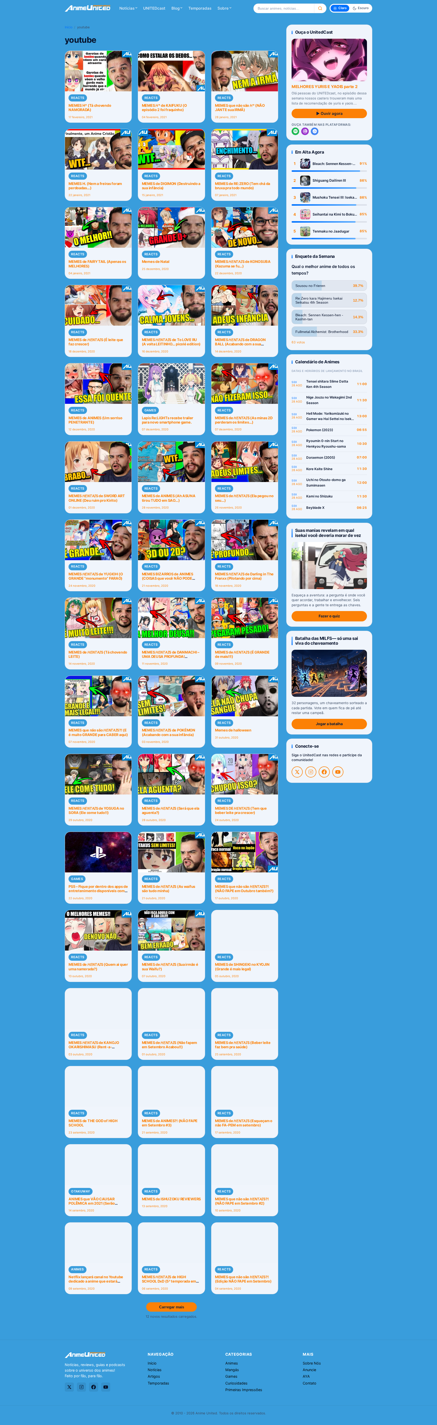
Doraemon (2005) (320, 457)
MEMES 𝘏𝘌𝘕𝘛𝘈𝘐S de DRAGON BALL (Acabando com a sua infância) (240, 344)
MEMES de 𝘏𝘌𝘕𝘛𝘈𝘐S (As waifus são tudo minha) (168, 888)
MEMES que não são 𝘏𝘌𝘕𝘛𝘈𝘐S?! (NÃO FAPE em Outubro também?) (244, 888)
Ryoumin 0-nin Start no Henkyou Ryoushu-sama (326, 443)
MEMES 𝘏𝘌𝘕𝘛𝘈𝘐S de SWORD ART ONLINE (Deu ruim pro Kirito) (97, 498)
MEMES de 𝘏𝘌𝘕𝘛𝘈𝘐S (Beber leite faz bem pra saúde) (243, 1044)
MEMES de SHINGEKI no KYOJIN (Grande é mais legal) (242, 966)
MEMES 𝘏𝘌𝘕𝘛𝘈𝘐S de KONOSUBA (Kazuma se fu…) (243, 263)
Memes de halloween (233, 730)
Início (69, 27)
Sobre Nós (312, 1363)
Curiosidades (236, 1383)
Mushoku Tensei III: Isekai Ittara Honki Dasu (334, 197)
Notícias (127, 8)
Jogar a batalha (329, 724)
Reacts (77, 98)
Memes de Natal (155, 261)
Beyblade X (315, 508)
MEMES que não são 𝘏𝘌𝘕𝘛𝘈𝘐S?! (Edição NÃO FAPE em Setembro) (243, 1279)
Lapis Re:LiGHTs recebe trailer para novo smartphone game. (167, 420)
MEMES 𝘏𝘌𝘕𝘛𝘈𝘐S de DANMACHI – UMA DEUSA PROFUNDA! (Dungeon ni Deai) (170, 656)
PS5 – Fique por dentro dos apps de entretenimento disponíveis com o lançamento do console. (98, 890)
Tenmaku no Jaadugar (331, 231)
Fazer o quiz (329, 616)
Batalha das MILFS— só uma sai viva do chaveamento (326, 641)
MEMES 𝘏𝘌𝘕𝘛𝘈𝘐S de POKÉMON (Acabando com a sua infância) (168, 732)
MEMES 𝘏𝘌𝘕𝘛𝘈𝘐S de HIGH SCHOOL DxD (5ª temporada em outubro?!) (169, 1281)
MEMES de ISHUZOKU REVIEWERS (171, 1199)
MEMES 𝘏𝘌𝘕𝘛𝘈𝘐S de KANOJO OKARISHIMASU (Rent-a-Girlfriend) (94, 1047)
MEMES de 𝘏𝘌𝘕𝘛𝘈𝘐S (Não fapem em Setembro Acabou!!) (169, 1044)
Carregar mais (171, 1307)
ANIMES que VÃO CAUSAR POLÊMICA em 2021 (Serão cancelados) (92, 1203)
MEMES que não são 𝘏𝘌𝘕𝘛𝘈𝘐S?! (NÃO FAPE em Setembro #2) (242, 1201)
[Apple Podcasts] (305, 131)
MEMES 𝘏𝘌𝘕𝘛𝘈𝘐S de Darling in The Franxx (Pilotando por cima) (244, 576)
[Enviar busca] (320, 8)
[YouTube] (337, 772)
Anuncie (309, 1370)
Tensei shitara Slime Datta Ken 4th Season (327, 384)
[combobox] (283, 8)
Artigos (154, 1376)
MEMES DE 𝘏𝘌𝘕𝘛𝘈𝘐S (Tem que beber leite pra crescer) (241, 810)
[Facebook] (324, 772)
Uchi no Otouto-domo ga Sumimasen (326, 482)
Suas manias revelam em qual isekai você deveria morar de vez (328, 533)
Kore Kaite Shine (319, 469)
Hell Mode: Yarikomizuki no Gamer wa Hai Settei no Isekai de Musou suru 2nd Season (330, 416)
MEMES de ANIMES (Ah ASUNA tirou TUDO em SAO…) (168, 498)
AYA (306, 1376)
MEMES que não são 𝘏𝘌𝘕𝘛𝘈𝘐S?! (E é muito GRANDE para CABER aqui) (98, 732)
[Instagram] (310, 772)
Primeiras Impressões (243, 1390)
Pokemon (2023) (319, 430)
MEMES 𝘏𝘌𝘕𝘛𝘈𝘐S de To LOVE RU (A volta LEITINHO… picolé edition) (171, 342)
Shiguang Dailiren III (329, 180)
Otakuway (80, 1191)
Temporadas (199, 8)
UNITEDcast (154, 8)
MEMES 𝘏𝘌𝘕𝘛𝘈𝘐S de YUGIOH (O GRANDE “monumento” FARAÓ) (96, 576)
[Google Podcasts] (314, 131)
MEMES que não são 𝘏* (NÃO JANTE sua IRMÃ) (240, 107)
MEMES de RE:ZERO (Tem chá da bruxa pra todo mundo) (242, 185)
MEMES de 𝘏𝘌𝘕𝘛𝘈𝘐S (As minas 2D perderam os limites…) (244, 420)
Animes (77, 1269)
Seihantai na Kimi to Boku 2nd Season (333, 214)
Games (150, 410)
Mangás (232, 1370)
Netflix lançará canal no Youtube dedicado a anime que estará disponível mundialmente (96, 1281)
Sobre (223, 8)
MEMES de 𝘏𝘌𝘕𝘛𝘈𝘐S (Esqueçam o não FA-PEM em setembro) (243, 1123)
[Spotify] (295, 131)
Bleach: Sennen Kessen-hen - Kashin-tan (333, 164)
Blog (175, 8)
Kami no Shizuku (319, 496)
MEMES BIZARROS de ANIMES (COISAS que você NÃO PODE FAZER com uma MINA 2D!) (167, 578)
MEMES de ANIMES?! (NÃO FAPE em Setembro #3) (170, 1123)
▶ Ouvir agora (329, 113)
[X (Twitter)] (297, 772)
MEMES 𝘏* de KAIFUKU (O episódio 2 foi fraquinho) (164, 107)
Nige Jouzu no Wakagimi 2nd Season (329, 400)
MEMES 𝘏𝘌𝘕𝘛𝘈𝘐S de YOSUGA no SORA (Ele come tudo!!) (96, 810)
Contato (309, 1383)
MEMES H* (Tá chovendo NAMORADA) (90, 107)
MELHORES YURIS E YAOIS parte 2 (324, 86)
